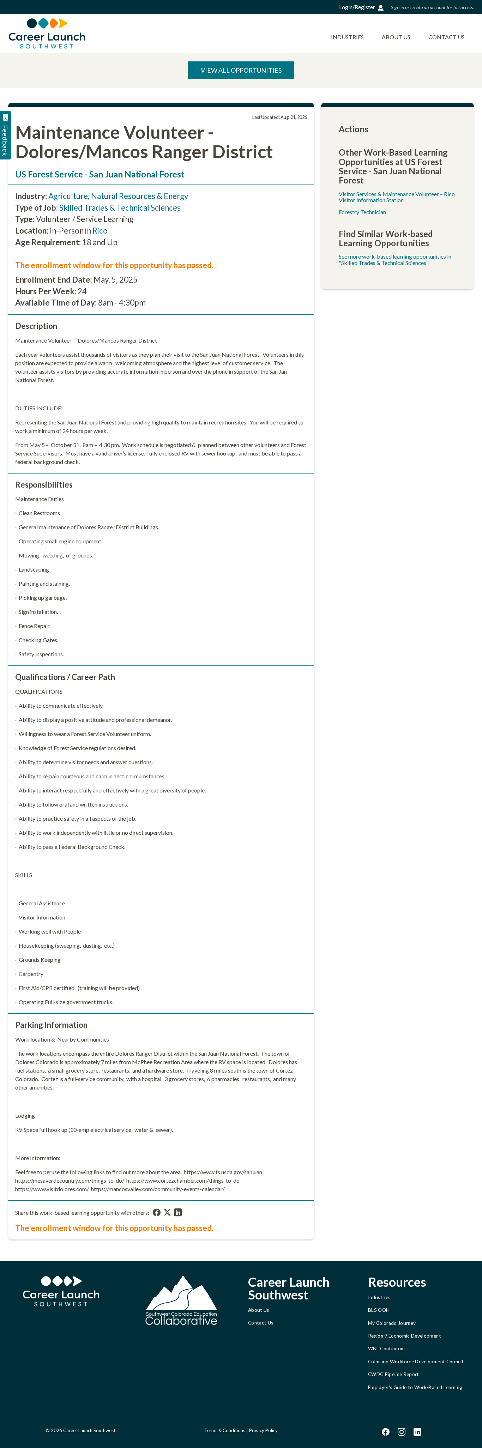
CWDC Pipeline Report (393, 1374)
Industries (347, 37)
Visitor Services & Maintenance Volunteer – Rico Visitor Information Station (397, 197)
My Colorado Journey (392, 1323)
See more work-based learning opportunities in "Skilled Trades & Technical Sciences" (395, 259)
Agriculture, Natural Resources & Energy (118, 196)
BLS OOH (379, 1310)
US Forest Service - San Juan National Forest (100, 174)
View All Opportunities (241, 70)
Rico (100, 230)
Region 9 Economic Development (404, 1336)
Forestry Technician (362, 212)
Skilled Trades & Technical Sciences (120, 207)
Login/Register (357, 7)
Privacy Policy (263, 1430)
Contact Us (446, 37)
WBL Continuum (386, 1348)
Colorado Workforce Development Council (415, 1361)
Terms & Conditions (224, 1430)
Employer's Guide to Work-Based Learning (415, 1387)
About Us (396, 37)
